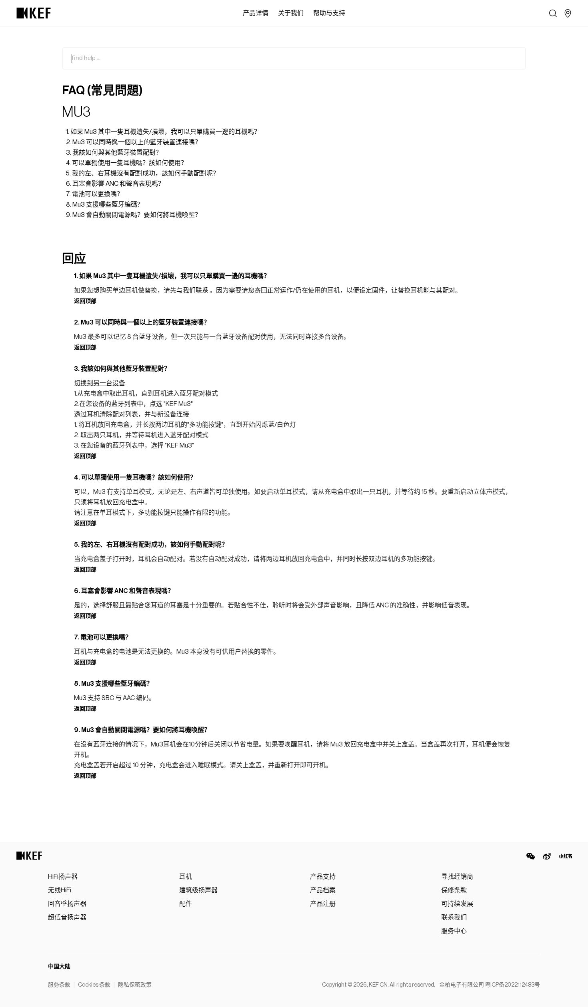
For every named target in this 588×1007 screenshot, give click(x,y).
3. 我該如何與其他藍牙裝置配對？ (114, 152)
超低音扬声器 (67, 917)
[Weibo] (547, 856)
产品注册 (323, 904)
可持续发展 (457, 904)
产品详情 (255, 13)
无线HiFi (59, 890)
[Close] (354, 13)
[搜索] (553, 13)
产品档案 (323, 890)
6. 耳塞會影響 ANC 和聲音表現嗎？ (115, 184)
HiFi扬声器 (63, 877)
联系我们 (454, 917)
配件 (185, 904)
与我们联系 (192, 290)
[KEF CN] (33, 13)
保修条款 (454, 890)
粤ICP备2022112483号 (512, 985)
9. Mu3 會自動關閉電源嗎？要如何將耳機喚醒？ (133, 215)
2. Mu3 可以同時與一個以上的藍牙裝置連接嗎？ (133, 142)
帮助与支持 (329, 13)
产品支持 (323, 877)
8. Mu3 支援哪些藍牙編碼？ (105, 204)
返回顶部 (85, 301)
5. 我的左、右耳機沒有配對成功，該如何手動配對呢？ (142, 173)
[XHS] (565, 856)
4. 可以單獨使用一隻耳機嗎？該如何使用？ (126, 163)
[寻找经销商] (568, 13)
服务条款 (59, 985)
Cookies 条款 (94, 985)
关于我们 (291, 13)
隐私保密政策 (135, 985)
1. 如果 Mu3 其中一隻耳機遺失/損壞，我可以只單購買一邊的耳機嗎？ (163, 132)
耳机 (185, 877)
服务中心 (454, 931)
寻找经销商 (457, 877)
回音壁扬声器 (67, 904)
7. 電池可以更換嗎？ (94, 194)
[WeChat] (530, 856)
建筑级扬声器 (198, 890)
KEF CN (378, 985)
